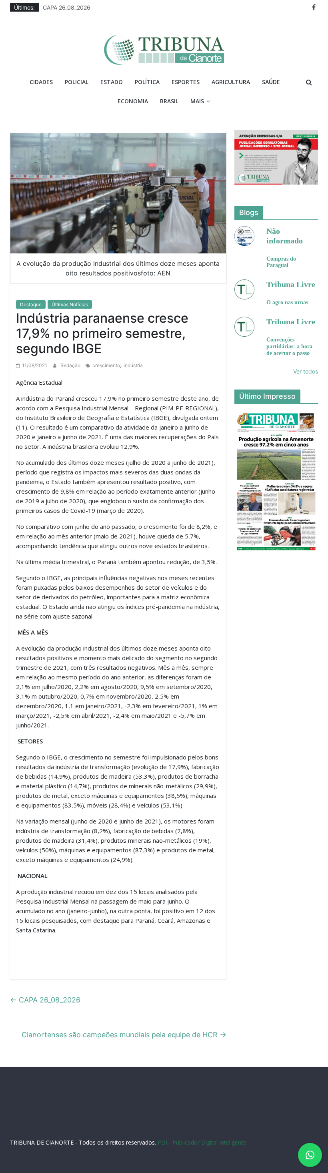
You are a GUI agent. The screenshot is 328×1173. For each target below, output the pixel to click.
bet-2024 (295, 1120)
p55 (140, 1128)
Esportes (186, 82)
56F (62, 1120)
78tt (163, 1120)
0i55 (171, 1128)
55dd (232, 1120)
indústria (133, 365)
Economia (133, 101)
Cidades (41, 82)
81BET (137, 1120)
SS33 (49, 1120)
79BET (119, 1120)
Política (147, 82)
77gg (217, 1120)
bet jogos (271, 1120)
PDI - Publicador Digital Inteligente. (203, 1142)
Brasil (169, 101)
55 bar (155, 1128)
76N (151, 1120)
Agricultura (231, 82)
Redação (71, 365)
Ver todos (305, 371)
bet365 (100, 1128)
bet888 (249, 1120)
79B (73, 1120)
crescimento (106, 365)
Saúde (271, 82)
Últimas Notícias (70, 304)
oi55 (128, 1128)
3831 (86, 1120)
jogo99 (179, 1120)
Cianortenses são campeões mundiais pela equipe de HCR (124, 1034)
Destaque (31, 304)
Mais (197, 101)
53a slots (240, 1128)
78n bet (187, 1128)
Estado (111, 82)
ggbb (221, 1128)
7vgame (199, 1120)
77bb (206, 1128)
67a (116, 1128)
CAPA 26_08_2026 (66, 7)
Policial (76, 82)
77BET (102, 1120)
